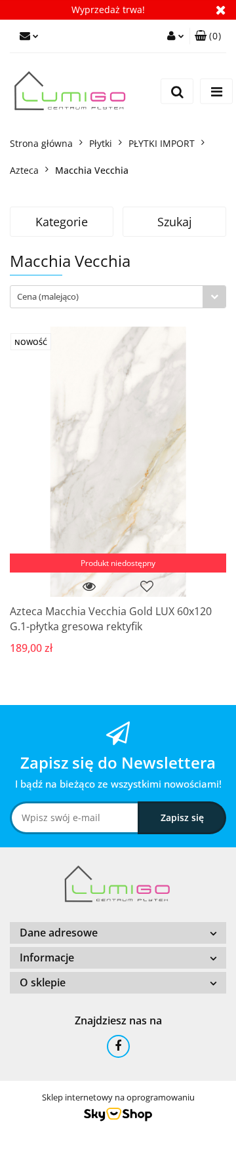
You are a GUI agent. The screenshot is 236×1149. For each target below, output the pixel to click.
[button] (207, 36)
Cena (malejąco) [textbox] (48, 296)
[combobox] (118, 296)
